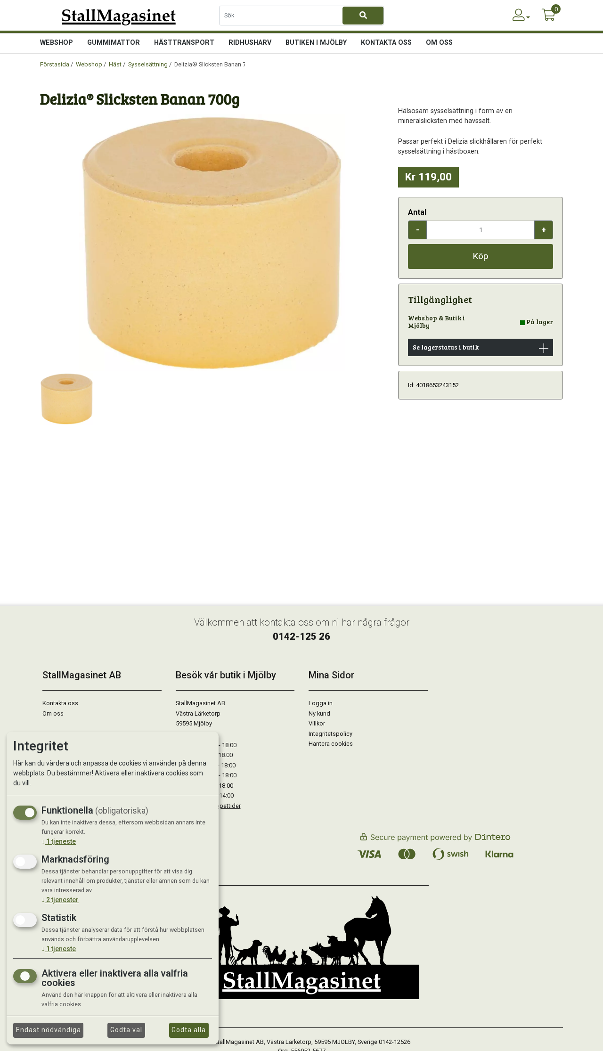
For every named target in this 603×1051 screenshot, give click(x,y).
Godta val (126, 1030)
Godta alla (188, 1030)
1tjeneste (58, 841)
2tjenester (60, 900)
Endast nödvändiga (48, 1030)
